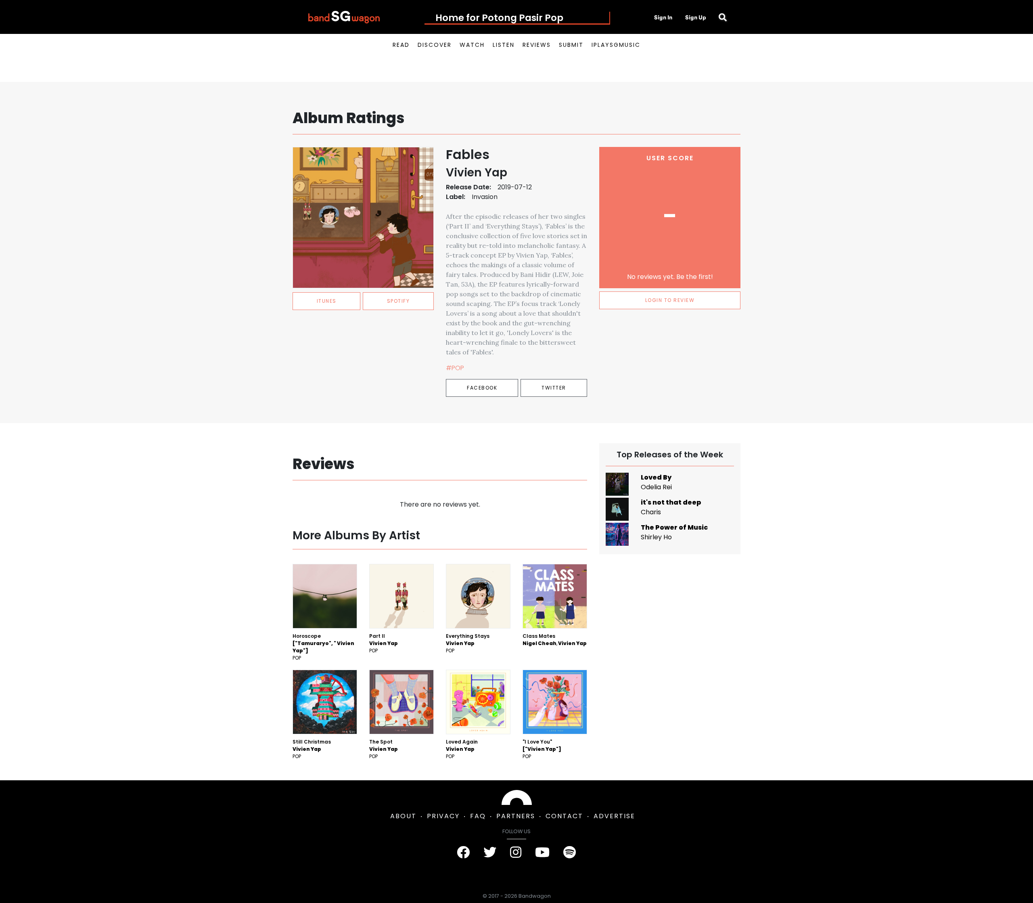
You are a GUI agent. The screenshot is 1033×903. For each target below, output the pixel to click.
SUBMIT (571, 45)
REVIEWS (537, 45)
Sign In (663, 17)
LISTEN (503, 45)
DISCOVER (435, 45)
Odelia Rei (656, 487)
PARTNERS (515, 816)
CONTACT (564, 816)
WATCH (472, 45)
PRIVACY (443, 816)
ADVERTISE (614, 816)
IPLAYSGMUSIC (616, 45)
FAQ (478, 816)
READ (401, 45)
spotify (398, 301)
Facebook (482, 387)
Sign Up (695, 17)
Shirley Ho (656, 537)
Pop (297, 657)
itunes (327, 301)
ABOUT (403, 816)
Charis (651, 512)
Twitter (554, 387)
